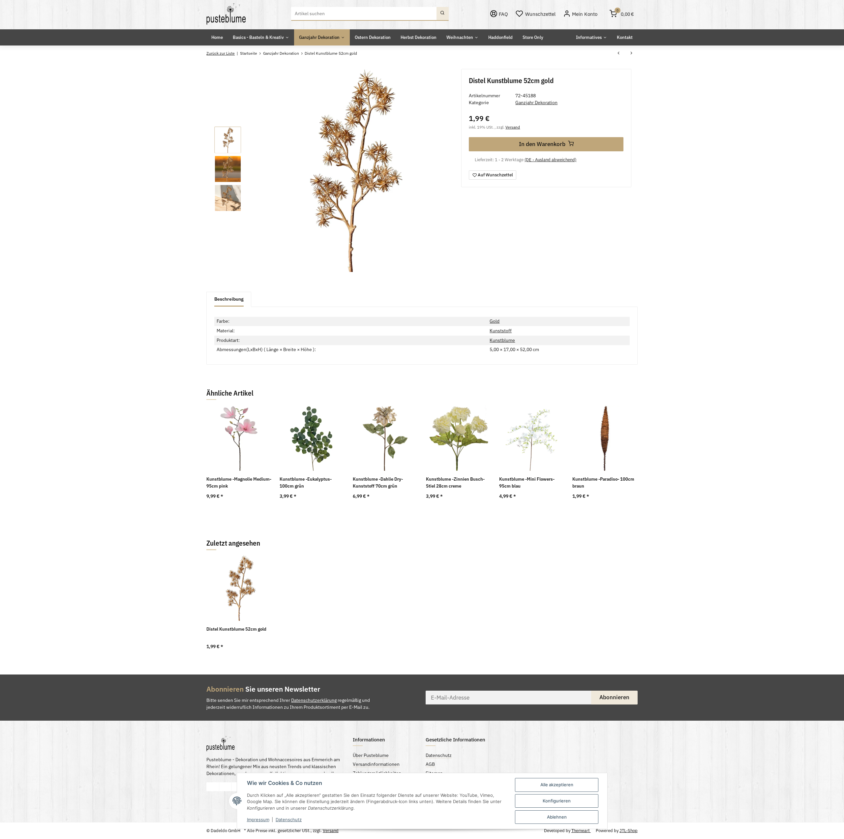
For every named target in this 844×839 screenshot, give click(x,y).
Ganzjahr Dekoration (536, 102)
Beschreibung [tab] (229, 299)
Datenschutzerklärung (314, 700)
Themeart (581, 830)
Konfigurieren (557, 800)
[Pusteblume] (226, 13)
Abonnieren (614, 697)
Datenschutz (289, 819)
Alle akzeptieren (556, 784)
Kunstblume (502, 340)
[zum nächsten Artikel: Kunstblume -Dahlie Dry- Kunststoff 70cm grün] (631, 54)
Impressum (258, 819)
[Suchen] (443, 14)
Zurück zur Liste (220, 53)
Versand (512, 127)
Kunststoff (501, 331)
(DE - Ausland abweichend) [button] (550, 160)
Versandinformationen (376, 764)
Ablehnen (557, 817)
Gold (494, 321)
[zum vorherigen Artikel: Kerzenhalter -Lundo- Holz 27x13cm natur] (618, 54)
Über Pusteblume (371, 755)
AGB (430, 764)
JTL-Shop (628, 830)
